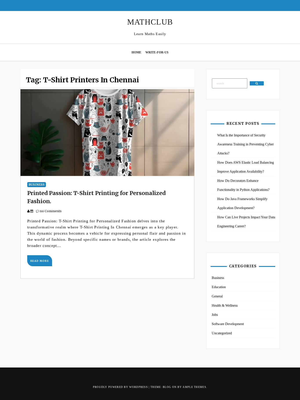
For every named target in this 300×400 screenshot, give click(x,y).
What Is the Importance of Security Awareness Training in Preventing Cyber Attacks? (245, 144)
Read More (39, 260)
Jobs (215, 315)
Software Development (228, 324)
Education (219, 287)
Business (37, 184)
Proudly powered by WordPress (121, 387)
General (217, 296)
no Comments (50, 211)
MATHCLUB (150, 22)
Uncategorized (222, 333)
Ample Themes (194, 387)
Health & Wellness (225, 305)
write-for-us (156, 52)
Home (136, 52)
